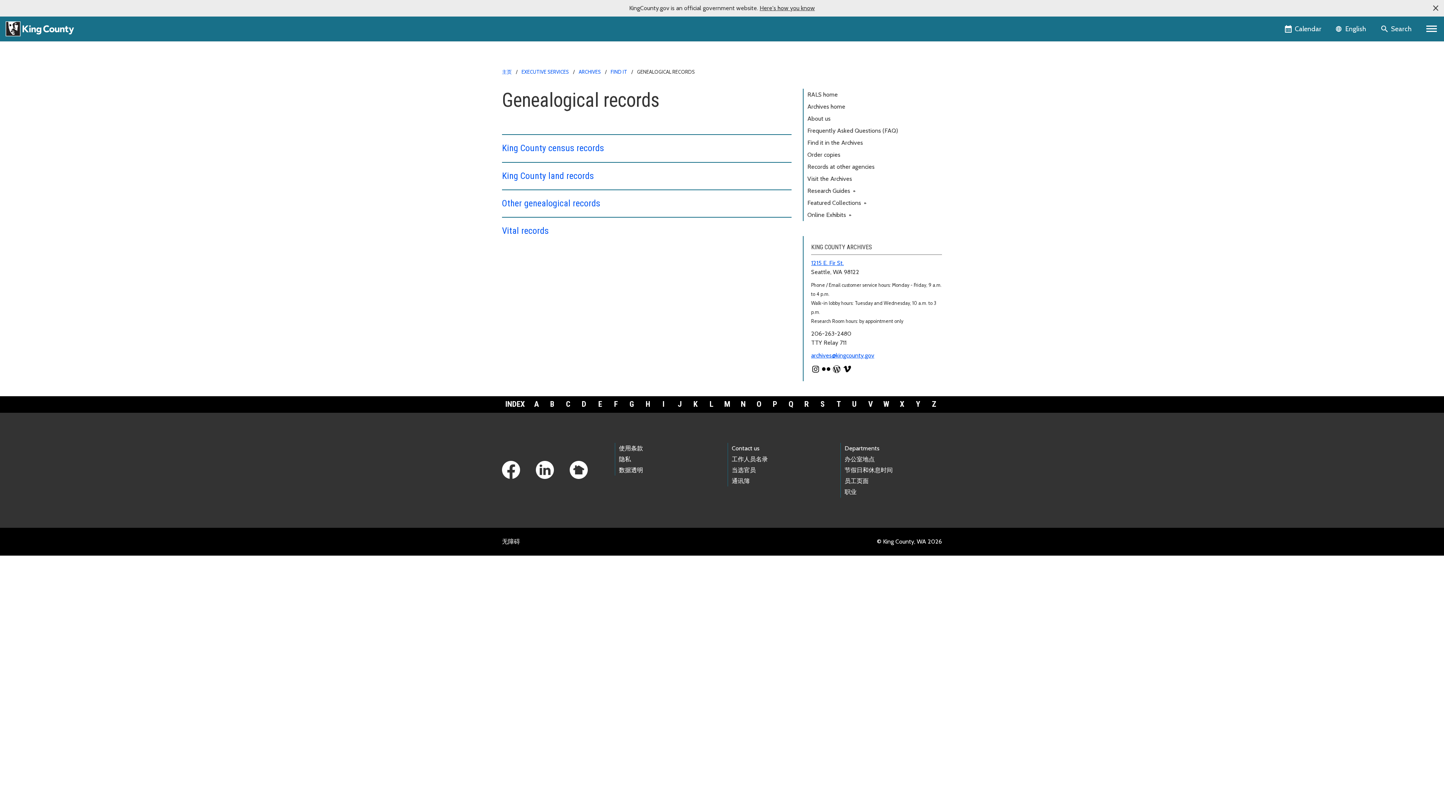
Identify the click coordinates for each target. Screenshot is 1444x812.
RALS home (822, 94)
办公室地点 (860, 459)
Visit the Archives (829, 178)
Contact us (746, 448)
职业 (851, 491)
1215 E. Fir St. (827, 263)
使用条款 (631, 448)
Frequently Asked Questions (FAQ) (852, 130)
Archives (590, 72)
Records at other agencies (841, 166)
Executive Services (545, 72)
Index (515, 404)
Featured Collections (837, 202)
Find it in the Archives (835, 142)
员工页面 (857, 481)
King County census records (553, 148)
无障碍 (511, 541)
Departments (862, 448)
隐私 (625, 459)
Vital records (525, 231)
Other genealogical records (551, 203)
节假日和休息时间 (869, 470)
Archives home (826, 106)
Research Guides (831, 190)
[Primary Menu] (1432, 29)
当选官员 (744, 470)
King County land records (548, 176)
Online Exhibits (829, 214)
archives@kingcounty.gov (842, 355)
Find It (619, 72)
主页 (507, 72)
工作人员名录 (750, 459)
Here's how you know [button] (787, 8)
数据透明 (631, 470)
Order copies (823, 154)
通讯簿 (741, 481)
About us (819, 118)
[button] (1435, 8)
